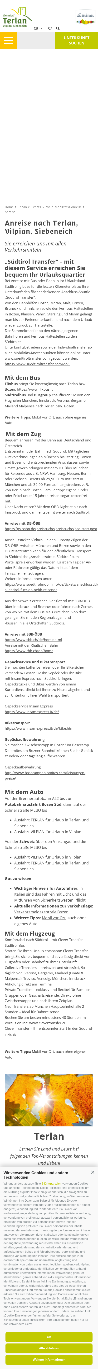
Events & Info (40, 207)
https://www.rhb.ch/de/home (29, 650)
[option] (49, 1128)
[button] (92, 1172)
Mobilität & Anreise (68, 207)
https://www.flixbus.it (35, 389)
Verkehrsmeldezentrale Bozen (41, 912)
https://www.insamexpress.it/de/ (32, 711)
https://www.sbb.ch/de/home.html (33, 639)
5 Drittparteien (51, 1183)
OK (49, 1337)
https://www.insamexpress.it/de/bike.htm (39, 728)
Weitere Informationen (49, 1359)
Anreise (10, 212)
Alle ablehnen (49, 1348)
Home (9, 207)
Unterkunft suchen (76, 40)
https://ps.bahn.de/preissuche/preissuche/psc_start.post (51, 528)
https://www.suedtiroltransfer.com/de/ (37, 364)
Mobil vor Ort (43, 417)
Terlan (22, 207)
